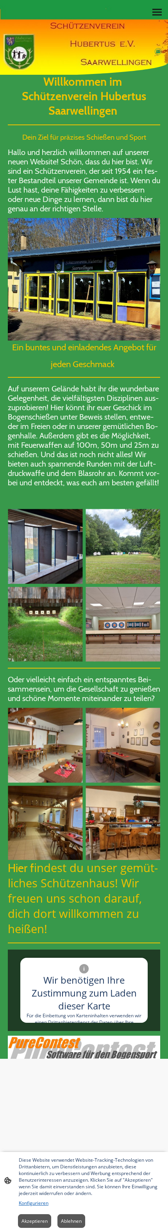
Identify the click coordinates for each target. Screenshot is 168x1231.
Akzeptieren (34, 1221)
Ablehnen (71, 1221)
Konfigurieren (33, 1203)
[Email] (158, 51)
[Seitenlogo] (43, 36)
